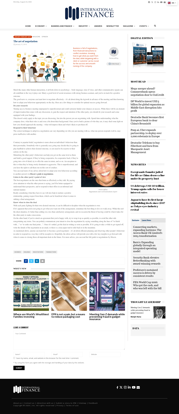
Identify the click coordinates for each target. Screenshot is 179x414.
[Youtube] (133, 387)
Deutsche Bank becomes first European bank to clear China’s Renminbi (147, 120)
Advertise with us (45, 403)
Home (28, 26)
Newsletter (112, 26)
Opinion (45, 37)
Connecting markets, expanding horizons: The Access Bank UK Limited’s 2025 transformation (147, 231)
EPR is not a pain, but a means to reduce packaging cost (68, 315)
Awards (98, 26)
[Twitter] (121, 387)
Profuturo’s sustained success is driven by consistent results (145, 273)
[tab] (136, 220)
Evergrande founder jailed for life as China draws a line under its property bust (148, 175)
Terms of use (72, 405)
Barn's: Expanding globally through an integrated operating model (145, 246)
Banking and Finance (61, 26)
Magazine (128, 26)
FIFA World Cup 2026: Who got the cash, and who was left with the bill (147, 285)
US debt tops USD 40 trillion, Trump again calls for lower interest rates (148, 189)
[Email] (138, 387)
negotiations (38, 252)
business (18, 252)
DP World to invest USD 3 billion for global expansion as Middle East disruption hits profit (147, 105)
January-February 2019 (23, 37)
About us (17, 403)
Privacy (60, 405)
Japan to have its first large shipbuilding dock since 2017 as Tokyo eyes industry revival (148, 204)
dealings (27, 252)
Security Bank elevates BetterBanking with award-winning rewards (146, 260)
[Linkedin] (129, 387)
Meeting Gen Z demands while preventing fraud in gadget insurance (107, 317)
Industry (83, 26)
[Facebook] (117, 387)
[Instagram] (125, 387)
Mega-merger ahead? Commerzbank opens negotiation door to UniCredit (147, 91)
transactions (51, 252)
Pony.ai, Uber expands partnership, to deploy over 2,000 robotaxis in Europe (146, 133)
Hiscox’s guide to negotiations (41, 174)
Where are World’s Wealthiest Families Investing (31, 315)
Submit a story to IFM (66, 403)
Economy (40, 26)
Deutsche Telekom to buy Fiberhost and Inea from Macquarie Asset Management (145, 147)
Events (143, 26)
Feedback (93, 403)
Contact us (29, 403)
